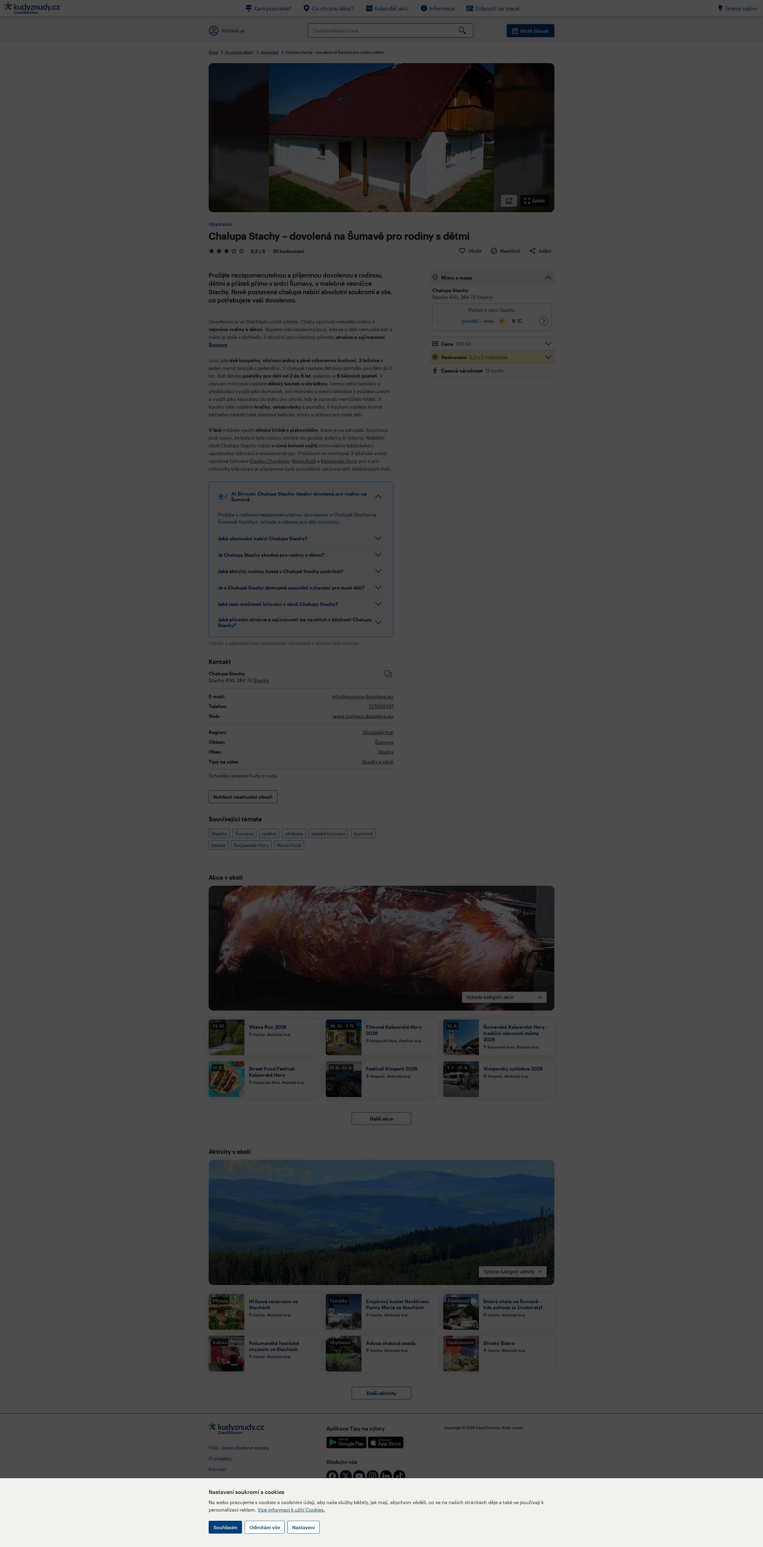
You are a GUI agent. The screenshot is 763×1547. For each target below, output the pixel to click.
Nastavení (303, 1527)
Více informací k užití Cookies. (291, 1509)
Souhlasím (225, 1527)
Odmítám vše (264, 1527)
